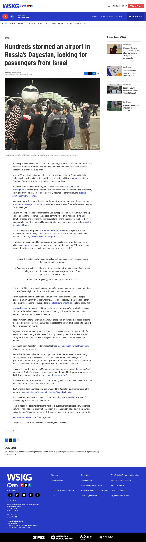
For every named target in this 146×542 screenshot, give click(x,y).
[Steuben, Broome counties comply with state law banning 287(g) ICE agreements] (114, 49)
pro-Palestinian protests (58, 303)
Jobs (53, 495)
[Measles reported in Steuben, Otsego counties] (114, 106)
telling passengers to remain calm (28, 245)
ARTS (40, 24)
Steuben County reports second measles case (129, 73)
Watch (21, 24)
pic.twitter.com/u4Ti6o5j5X (52, 274)
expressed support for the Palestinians (71, 346)
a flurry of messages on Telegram (29, 204)
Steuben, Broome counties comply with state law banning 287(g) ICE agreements (131, 53)
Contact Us (85, 475)
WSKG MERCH (80, 24)
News (4, 24)
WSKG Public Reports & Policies (92, 485)
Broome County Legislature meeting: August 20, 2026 (131, 90)
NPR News (9, 38)
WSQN (16, 527)
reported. (44, 236)
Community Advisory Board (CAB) (63, 490)
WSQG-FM (24, 525)
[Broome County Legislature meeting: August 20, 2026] (114, 89)
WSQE (30, 525)
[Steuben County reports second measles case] (114, 71)
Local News (127, 45)
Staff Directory (86, 480)
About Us (54, 475)
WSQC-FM (10, 527)
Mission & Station (57, 480)
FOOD (46, 24)
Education (30, 24)
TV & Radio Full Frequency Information (125, 475)
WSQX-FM (17, 525)
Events (69, 24)
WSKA (28, 527)
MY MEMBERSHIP (119, 6)
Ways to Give (57, 24)
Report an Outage (117, 485)
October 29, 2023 (70, 279)
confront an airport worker (54, 230)
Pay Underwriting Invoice (120, 496)
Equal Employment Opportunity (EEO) (94, 490)
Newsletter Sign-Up (118, 490)
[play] (5, 16)
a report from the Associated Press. (55, 375)
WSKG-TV (22, 527)
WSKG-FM (10, 525)
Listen (12, 24)
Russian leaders (20, 308)
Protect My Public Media (89, 496)
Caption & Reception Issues (121, 480)
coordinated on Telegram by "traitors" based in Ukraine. (47, 392)
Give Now (136, 6)
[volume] (12, 16)
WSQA (35, 525)
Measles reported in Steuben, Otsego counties (131, 107)
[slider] (15, 16)
